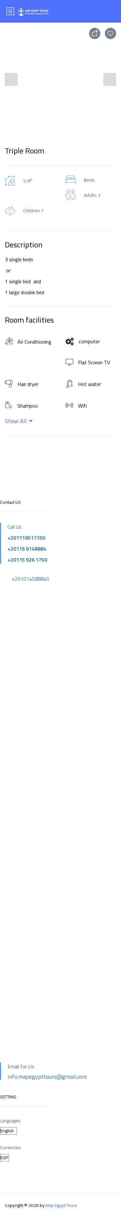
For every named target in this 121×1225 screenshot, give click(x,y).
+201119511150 (26, 538)
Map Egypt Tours (61, 1205)
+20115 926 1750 (27, 560)
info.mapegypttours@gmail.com (47, 1076)
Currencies (10, 1147)
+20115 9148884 (26, 549)
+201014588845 (30, 579)
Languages (10, 1120)
